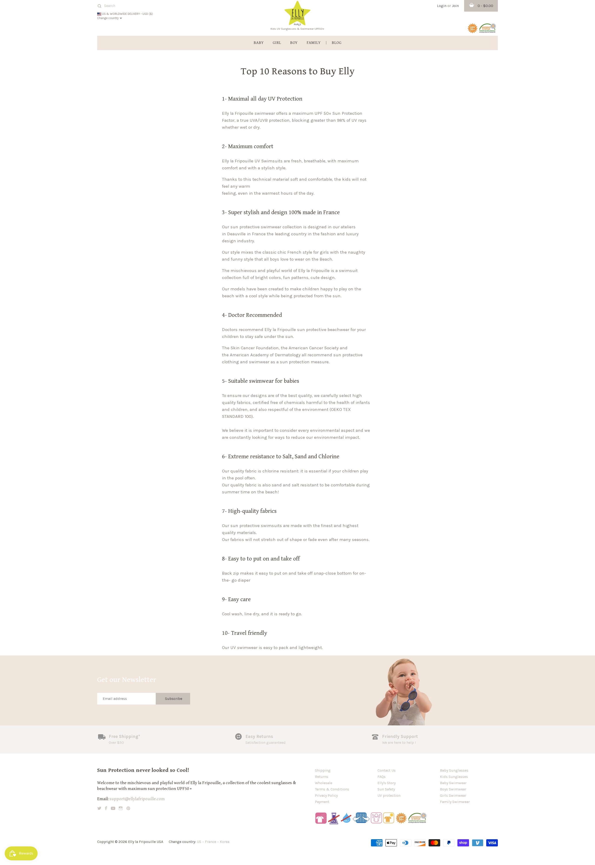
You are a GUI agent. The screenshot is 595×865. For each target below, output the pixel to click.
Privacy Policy (326, 795)
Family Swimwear (455, 801)
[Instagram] (120, 808)
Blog (336, 42)
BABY (259, 42)
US (199, 841)
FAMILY (314, 42)
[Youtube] (113, 808)
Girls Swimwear (453, 795)
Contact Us (386, 770)
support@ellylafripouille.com (137, 798)
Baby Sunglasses (454, 770)
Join (455, 5)
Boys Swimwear (453, 789)
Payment (322, 801)
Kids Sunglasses (454, 776)
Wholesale (323, 783)
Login (441, 5)
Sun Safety (386, 789)
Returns (321, 776)
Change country (108, 18)
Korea (224, 841)
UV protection (388, 795)
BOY (294, 42)
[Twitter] (99, 808)
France (210, 841)
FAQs (381, 776)
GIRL (277, 42)
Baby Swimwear (453, 783)
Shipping (323, 770)
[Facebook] (106, 808)
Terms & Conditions (332, 789)
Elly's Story (386, 783)
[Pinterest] (128, 808)
